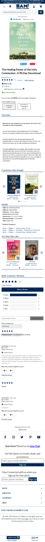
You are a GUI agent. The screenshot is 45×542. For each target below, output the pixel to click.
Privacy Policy (28, 521)
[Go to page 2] (20, 201)
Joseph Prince (7, 77)
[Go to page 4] (23, 201)
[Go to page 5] (24, 201)
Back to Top (22, 429)
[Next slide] (41, 186)
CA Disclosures (16, 521)
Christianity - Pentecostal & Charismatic (28, 230)
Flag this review (7, 375)
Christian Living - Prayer (23, 228)
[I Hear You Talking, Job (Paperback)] (13, 184)
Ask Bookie (17, 19)
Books (4, 228)
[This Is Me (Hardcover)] (31, 250)
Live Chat (35, 446)
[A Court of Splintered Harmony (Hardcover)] (13, 250)
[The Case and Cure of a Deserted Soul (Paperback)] (31, 184)
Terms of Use (38, 519)
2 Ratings (20, 80)
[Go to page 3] (21, 201)
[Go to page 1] (18, 201)
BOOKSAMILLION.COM (10, 519)
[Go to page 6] (26, 201)
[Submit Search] (40, 12)
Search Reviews (37, 318)
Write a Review (29, 80)
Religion (11, 228)
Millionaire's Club (28, 19)
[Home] (22, 6)
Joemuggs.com (26, 519)
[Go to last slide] (4, 186)
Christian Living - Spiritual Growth (26, 232)
